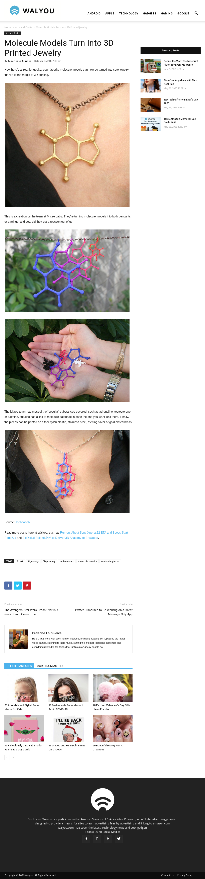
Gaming (167, 13)
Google (183, 13)
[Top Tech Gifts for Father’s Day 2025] (151, 105)
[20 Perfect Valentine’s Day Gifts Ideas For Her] (113, 688)
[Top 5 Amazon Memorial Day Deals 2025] (151, 124)
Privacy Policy (185, 875)
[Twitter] (119, 839)
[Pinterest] (97, 839)
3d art (20, 561)
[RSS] (108, 839)
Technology (128, 13)
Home (7, 27)
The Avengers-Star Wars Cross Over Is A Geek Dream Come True (31, 612)
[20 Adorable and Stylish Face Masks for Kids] (24, 688)
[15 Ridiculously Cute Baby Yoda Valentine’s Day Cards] (24, 728)
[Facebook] (86, 839)
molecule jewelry (87, 561)
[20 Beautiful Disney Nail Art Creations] (113, 728)
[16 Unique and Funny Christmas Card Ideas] (68, 728)
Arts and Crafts (23, 27)
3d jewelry (33, 561)
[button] (196, 14)
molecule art (67, 561)
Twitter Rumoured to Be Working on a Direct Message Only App (104, 612)
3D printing (49, 561)
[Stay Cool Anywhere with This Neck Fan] (151, 85)
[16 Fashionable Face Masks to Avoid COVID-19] (68, 688)
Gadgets (149, 13)
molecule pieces (110, 561)
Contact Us (167, 875)
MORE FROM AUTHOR (50, 666)
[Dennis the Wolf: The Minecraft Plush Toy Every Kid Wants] (151, 66)
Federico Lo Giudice (19, 60)
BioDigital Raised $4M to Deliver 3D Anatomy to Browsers (60, 537)
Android (93, 13)
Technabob (22, 522)
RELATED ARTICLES (19, 666)
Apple (109, 13)
